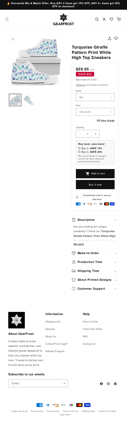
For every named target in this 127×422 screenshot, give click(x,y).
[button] (7, 19)
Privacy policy (53, 411)
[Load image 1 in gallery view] (15, 100)
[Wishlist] (111, 19)
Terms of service (70, 411)
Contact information (107, 411)
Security (50, 329)
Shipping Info (53, 321)
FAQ (85, 336)
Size (78, 105)
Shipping (80, 84)
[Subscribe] (64, 383)
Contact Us (89, 343)
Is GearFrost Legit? (56, 343)
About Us (50, 336)
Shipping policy (88, 411)
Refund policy (37, 411)
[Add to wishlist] (116, 38)
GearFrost (23, 411)
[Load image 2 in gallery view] (29, 100)
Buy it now (95, 184)
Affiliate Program (54, 351)
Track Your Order (93, 329)
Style (78, 90)
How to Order (90, 321)
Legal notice (65, 414)
